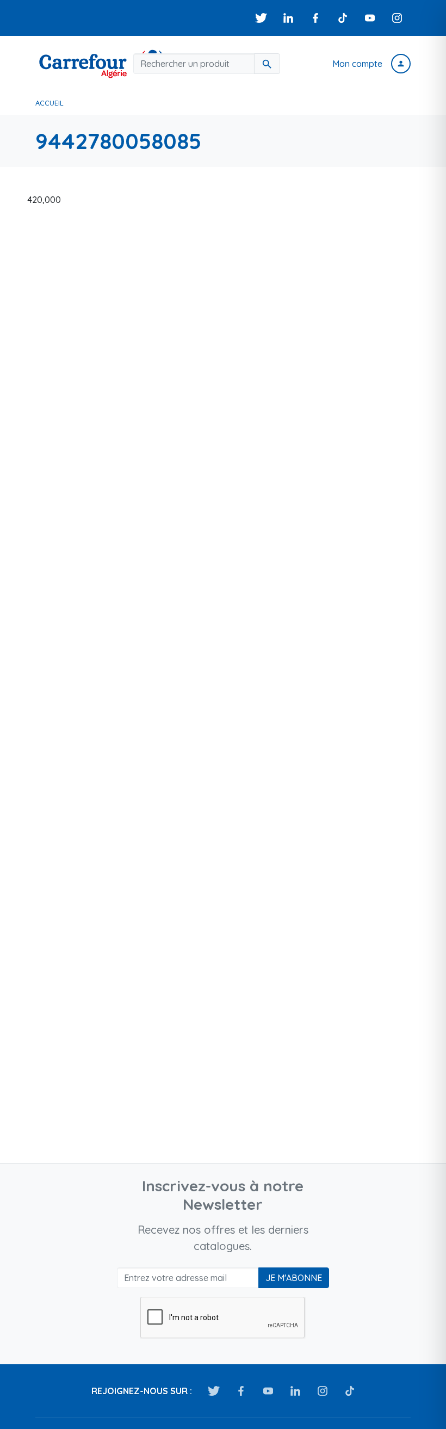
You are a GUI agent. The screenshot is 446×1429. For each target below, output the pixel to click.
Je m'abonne (293, 1277)
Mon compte (357, 63)
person (401, 63)
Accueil (49, 102)
